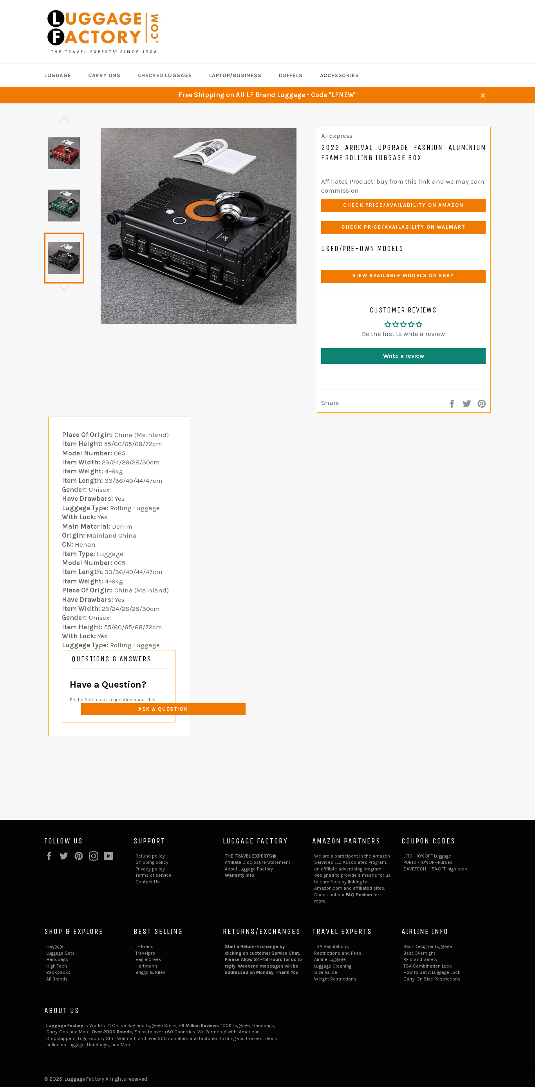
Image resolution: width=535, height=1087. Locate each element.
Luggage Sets (60, 953)
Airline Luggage (330, 959)
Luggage (57, 75)
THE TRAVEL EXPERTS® (250, 856)
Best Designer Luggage (427, 946)
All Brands (57, 979)
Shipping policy (152, 862)
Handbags (57, 959)
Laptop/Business (235, 75)
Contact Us (148, 882)
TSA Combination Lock (427, 966)
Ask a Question (163, 709)
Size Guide (325, 972)
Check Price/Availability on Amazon (403, 205)
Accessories (339, 75)
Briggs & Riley (150, 972)
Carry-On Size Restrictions (432, 979)
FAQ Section (359, 894)
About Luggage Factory (249, 869)
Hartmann (146, 966)
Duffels (291, 75)
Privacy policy (150, 869)
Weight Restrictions (335, 979)
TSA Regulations (331, 946)
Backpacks (58, 972)
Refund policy (150, 856)
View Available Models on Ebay (403, 275)
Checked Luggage (165, 75)
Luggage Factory (84, 1079)
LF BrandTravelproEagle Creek (148, 953)
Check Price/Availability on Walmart (403, 227)
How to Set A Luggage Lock (432, 972)
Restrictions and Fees (337, 953)
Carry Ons (104, 75)
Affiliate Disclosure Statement (257, 862)
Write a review (403, 355)
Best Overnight (419, 953)
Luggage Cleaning (332, 966)
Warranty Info (239, 875)
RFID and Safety (420, 959)
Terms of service (154, 875)
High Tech (56, 966)
